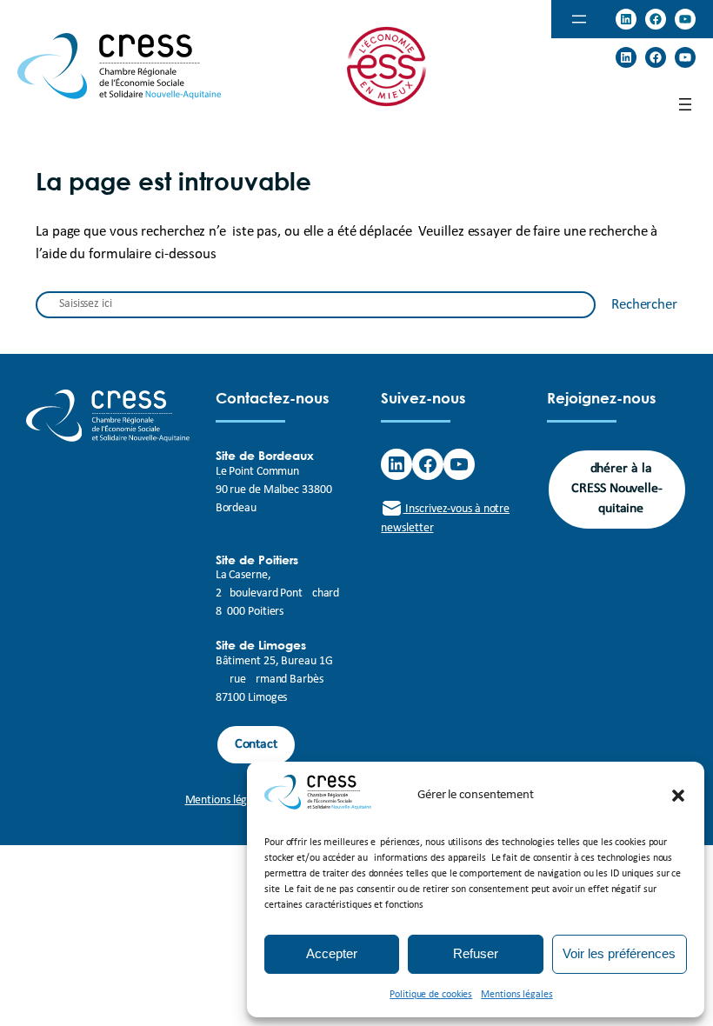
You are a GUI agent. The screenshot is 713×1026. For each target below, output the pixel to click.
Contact (256, 744)
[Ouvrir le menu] (579, 19)
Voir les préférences (619, 953)
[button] (678, 795)
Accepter (331, 953)
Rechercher (644, 304)
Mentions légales (516, 994)
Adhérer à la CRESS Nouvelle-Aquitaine (617, 489)
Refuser (475, 953)
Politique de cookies (431, 994)
